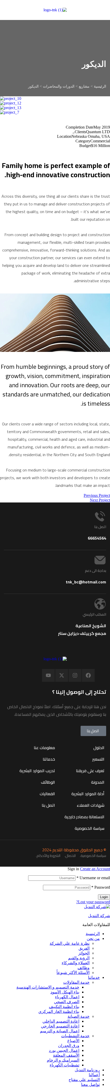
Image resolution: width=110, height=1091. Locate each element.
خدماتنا (94, 977)
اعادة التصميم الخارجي (60, 1026)
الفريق (84, 948)
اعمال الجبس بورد (64, 1050)
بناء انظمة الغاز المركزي (58, 1011)
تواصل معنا (90, 1084)
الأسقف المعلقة (66, 1055)
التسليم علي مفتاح (84, 1079)
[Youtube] (48, 675)
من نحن (93, 938)
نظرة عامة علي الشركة (70, 943)
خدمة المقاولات (76, 982)
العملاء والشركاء (76, 963)
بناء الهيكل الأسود (64, 992)
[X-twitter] (61, 675)
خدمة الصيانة (79, 1016)
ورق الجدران (68, 1045)
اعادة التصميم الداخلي (60, 1021)
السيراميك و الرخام (63, 1060)
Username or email (93, 878)
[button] (93, 731)
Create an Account (95, 869)
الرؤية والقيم (79, 958)
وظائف (84, 968)
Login (104, 897)
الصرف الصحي (66, 1002)
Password (100, 887)
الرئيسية (93, 933)
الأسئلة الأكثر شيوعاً (73, 972)
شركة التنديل (99, 916)
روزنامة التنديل (87, 1070)
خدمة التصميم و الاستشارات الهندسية (47, 987)
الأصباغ (73, 1040)
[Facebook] (88, 675)
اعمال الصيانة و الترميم (59, 1031)
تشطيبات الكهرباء (64, 1065)
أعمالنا (94, 1075)
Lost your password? (93, 902)
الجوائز (84, 953)
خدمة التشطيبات (75, 1036)
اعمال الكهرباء (67, 997)
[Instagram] (75, 675)
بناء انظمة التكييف (64, 1006)
